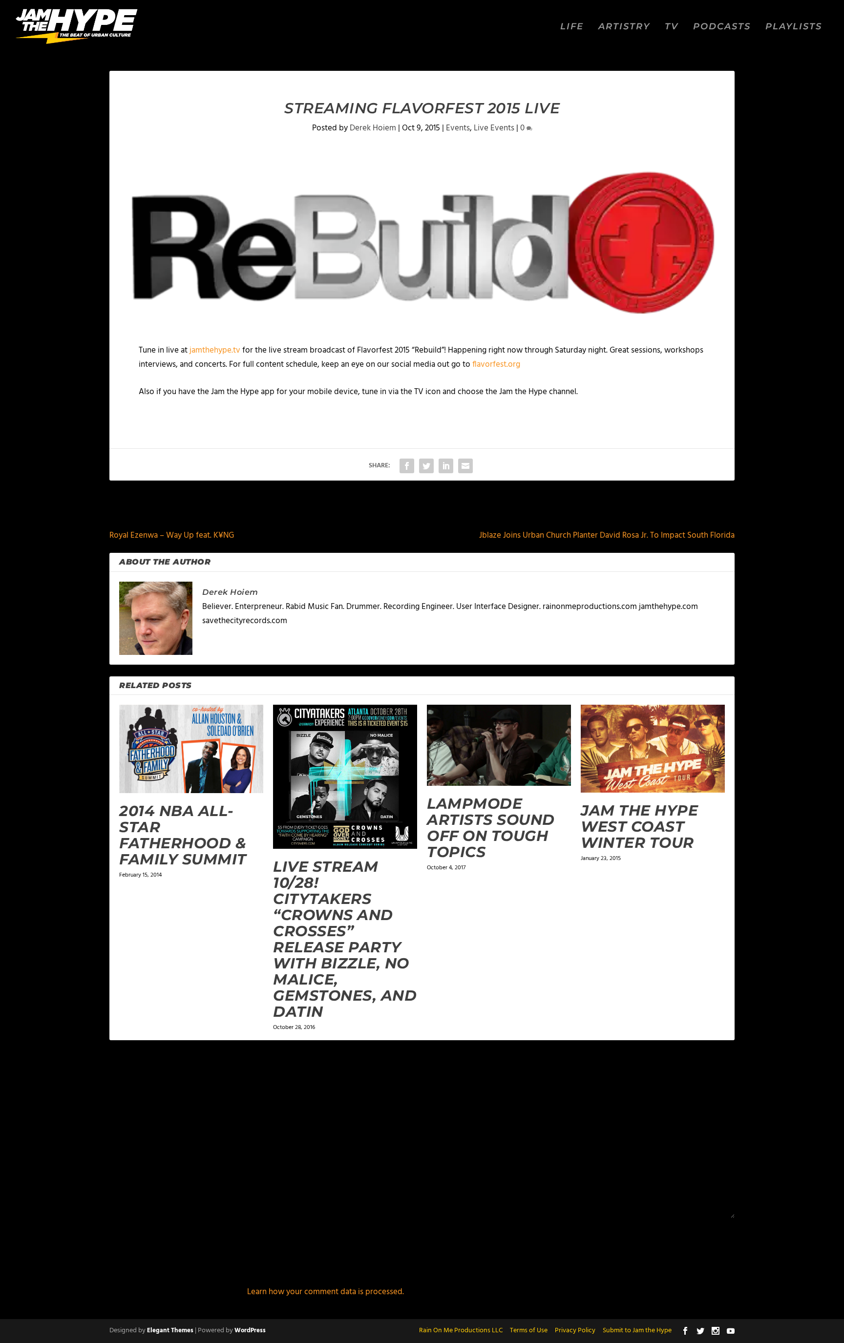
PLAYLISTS (793, 27)
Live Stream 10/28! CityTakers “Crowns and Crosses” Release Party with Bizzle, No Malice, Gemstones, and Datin (345, 939)
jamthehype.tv (215, 350)
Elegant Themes (170, 1330)
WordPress (250, 1330)
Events (458, 128)
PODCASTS (722, 27)
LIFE (572, 27)
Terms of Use (529, 1330)
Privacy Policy (575, 1330)
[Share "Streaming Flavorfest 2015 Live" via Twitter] (426, 466)
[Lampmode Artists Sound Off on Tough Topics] (499, 745)
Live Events (494, 128)
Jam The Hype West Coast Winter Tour (639, 826)
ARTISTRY (624, 27)
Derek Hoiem (373, 128)
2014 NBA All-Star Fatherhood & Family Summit (183, 835)
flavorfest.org (496, 364)
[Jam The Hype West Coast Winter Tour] (653, 749)
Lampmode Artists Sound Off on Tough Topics (491, 828)
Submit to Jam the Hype (637, 1330)
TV (671, 27)
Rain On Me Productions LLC (461, 1330)
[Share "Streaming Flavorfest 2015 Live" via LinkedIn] (446, 466)
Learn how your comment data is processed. (325, 1292)
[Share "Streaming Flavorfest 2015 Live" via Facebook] (407, 466)
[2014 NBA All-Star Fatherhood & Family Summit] (191, 749)
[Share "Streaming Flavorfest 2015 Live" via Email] (465, 466)
